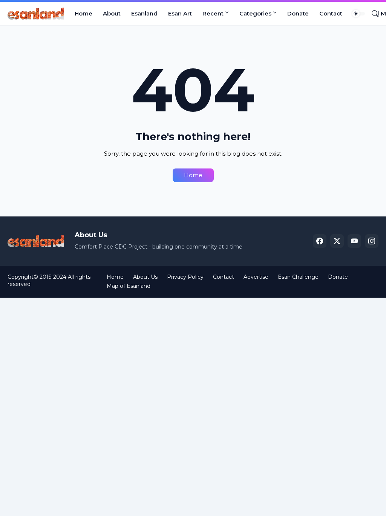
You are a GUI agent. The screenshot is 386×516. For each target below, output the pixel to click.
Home (83, 13)
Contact (330, 13)
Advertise (256, 276)
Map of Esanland (128, 286)
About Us (145, 276)
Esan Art (180, 13)
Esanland (144, 13)
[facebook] (319, 241)
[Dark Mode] (358, 13)
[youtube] (354, 241)
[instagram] (371, 241)
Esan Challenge (298, 276)
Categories (255, 13)
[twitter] (337, 241)
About (112, 13)
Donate (298, 13)
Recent (213, 13)
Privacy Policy (185, 276)
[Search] (372, 13)
